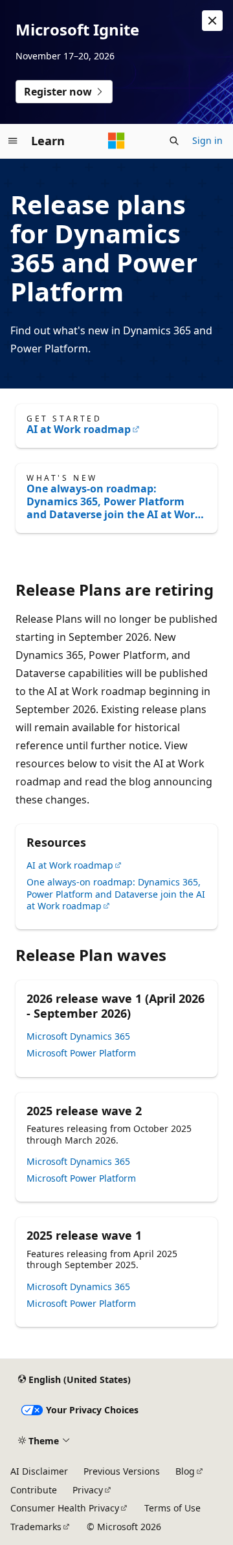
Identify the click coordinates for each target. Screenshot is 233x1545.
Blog (185, 1471)
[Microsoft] (116, 140)
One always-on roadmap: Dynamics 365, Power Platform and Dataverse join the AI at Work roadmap (114, 501)
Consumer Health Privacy (64, 1508)
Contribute (33, 1490)
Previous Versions (121, 1471)
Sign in (207, 140)
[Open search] (174, 140)
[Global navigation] (13, 140)
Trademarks (35, 1526)
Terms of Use (172, 1508)
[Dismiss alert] (212, 20)
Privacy (87, 1490)
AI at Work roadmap (79, 429)
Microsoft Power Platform (81, 1053)
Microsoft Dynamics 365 (78, 1036)
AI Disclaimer (39, 1471)
